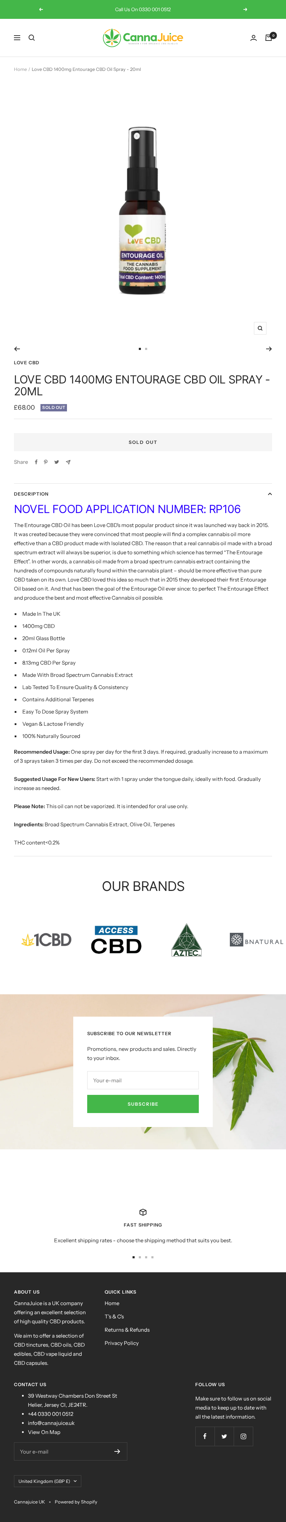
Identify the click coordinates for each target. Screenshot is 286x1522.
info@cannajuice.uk (51, 1423)
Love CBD (26, 362)
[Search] (32, 38)
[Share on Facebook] (36, 462)
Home (20, 69)
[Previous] (17, 348)
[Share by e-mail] (68, 462)
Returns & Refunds (127, 1329)
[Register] (117, 1451)
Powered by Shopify (76, 1502)
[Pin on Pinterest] (45, 462)
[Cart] (268, 38)
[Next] (269, 348)
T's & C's (114, 1316)
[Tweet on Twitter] (57, 462)
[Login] (253, 38)
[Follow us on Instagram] (243, 1436)
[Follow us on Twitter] (224, 1436)
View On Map (44, 1432)
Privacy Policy (122, 1343)
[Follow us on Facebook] (204, 1436)
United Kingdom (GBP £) (44, 1481)
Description (31, 494)
